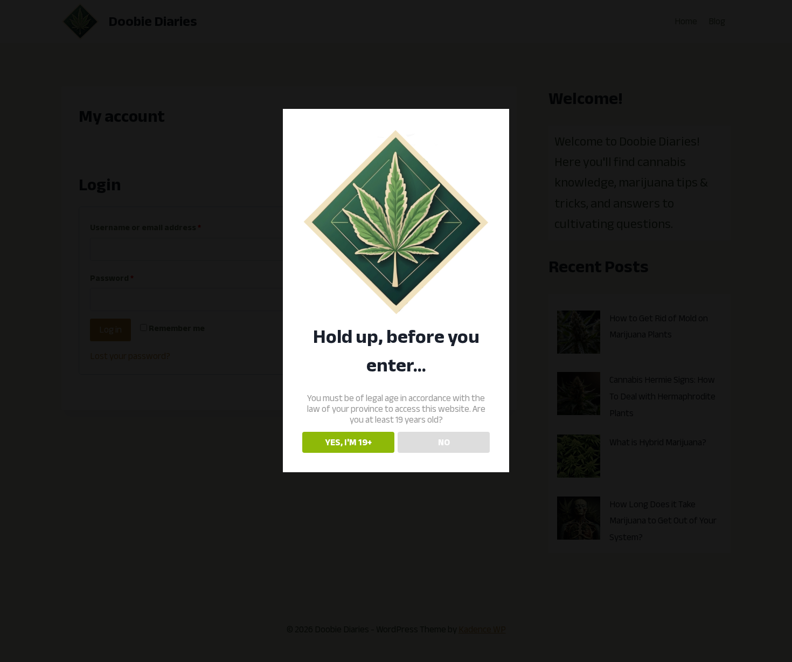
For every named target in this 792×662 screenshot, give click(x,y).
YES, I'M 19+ (348, 442)
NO (444, 442)
